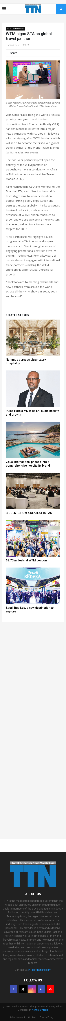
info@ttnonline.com (39, 969)
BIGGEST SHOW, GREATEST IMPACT (30, 513)
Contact (32, 1017)
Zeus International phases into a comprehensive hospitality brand (28, 463)
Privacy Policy (47, 1017)
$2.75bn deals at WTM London (26, 560)
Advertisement (17, 1017)
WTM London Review (15, 29)
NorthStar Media (40, 1010)
